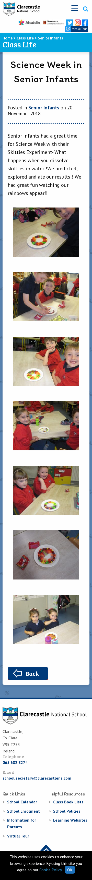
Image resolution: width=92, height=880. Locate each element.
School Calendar (22, 801)
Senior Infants (43, 108)
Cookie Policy (50, 869)
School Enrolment (23, 811)
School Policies (66, 811)
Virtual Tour (18, 835)
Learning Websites (70, 820)
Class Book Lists (68, 801)
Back (32, 673)
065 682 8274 (15, 762)
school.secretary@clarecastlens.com (37, 778)
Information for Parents (21, 823)
